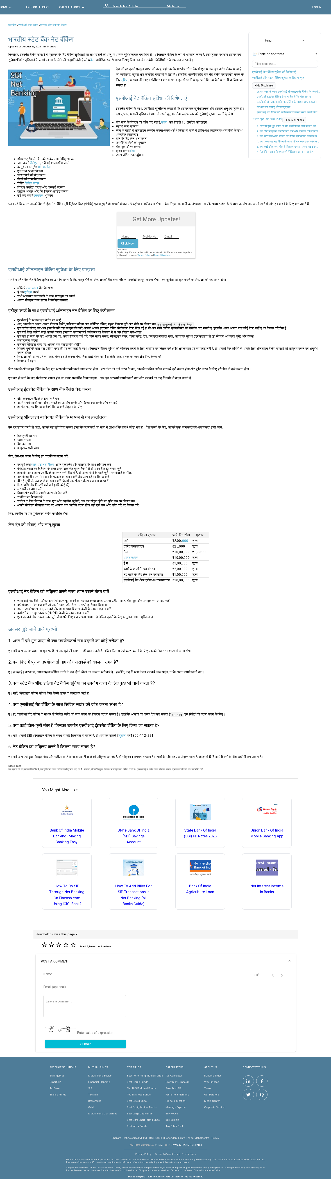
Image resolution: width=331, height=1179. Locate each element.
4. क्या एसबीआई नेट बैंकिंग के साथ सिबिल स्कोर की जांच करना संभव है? (288, 141)
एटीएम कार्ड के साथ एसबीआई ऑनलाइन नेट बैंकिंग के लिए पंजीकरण (288, 91)
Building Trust (212, 1075)
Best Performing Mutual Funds (145, 1075)
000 (185, 541)
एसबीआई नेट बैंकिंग (42, 465)
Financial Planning (99, 1081)
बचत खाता (32, 288)
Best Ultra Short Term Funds (143, 1119)
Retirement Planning (177, 1094)
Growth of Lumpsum (178, 1081)
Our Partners (211, 1094)
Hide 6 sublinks (294, 120)
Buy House (172, 1113)
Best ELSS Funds (137, 1100)
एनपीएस (38, 195)
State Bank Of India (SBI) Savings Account (134, 836)
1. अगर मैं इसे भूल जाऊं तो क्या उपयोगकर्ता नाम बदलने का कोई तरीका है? (288, 126)
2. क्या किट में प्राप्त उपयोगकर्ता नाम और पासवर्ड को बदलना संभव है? (288, 131)
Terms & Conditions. (162, 255)
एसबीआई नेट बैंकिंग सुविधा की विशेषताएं (274, 72)
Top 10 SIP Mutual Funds (141, 1088)
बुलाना (122, 736)
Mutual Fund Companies (102, 1113)
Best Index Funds (137, 1126)
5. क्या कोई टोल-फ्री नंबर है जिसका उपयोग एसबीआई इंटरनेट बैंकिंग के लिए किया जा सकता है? (288, 146)
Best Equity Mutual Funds (141, 1107)
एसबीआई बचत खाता (28, 25)
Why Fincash (211, 1081)
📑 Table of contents (268, 54)
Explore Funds (58, 1094)
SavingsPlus (57, 1075)
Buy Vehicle (172, 1119)
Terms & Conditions (166, 1154)
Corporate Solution (214, 1107)
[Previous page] (272, 974)
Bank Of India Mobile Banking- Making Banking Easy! (67, 836)
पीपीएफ (34, 163)
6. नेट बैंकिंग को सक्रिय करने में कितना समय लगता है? (285, 152)
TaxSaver (55, 1088)
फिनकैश (12, 25)
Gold (91, 1107)
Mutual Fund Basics (99, 1075)
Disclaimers (189, 1154)
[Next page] (281, 974)
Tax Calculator (174, 1075)
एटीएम (28, 292)
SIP (90, 1088)
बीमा (132, 151)
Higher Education (176, 1100)
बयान (164, 122)
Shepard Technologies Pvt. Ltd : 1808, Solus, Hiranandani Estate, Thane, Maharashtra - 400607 (165, 1137)
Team (207, 1088)
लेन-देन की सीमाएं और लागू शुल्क (273, 107)
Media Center (212, 1100)
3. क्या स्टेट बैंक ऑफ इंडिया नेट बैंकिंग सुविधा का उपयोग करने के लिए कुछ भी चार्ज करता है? (288, 136)
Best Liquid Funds (137, 1081)
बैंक (92, 60)
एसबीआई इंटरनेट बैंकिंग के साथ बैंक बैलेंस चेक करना (284, 96)
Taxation (93, 1094)
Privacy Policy (144, 255)
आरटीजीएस (131, 558)
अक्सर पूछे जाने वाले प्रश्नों (267, 118)
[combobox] (132, 7)
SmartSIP (55, 1081)
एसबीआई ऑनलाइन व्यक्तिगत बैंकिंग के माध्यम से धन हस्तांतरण (288, 102)
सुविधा (124, 80)
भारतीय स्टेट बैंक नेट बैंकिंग (53, 25)
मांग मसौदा (44, 167)
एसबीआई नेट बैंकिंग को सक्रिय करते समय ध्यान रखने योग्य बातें (288, 112)
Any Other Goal (174, 1126)
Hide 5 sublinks (264, 85)
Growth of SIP (173, 1088)
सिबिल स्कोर (32, 183)
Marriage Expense (176, 1107)
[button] (166, 961)
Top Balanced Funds (139, 1094)
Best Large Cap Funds (139, 1113)
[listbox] (285, 40)
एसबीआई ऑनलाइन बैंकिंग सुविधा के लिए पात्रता (278, 77)
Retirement (94, 1100)
